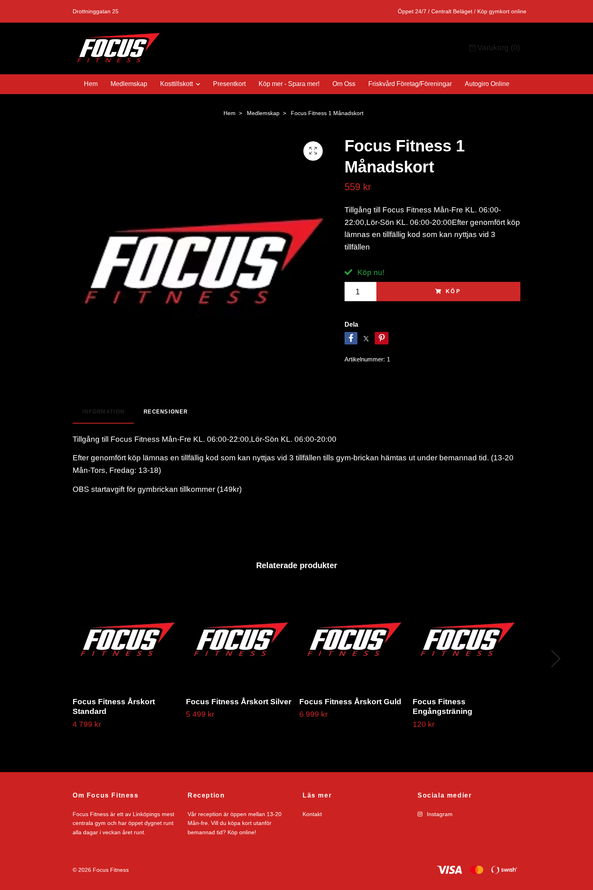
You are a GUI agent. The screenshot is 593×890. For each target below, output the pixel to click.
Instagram (439, 814)
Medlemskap (129, 83)
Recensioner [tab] (166, 412)
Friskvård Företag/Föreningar (410, 83)
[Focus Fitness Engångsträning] (466, 640)
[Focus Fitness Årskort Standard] (126, 640)
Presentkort (229, 83)
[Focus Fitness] (184, 48)
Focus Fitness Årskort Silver (238, 701)
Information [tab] (103, 412)
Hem (91, 83)
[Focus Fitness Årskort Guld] (353, 640)
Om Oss (343, 83)
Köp (454, 291)
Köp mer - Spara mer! (289, 83)
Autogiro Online (487, 83)
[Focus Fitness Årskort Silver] (239, 640)
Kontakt (312, 814)
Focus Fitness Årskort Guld (350, 701)
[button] (555, 659)
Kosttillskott (176, 83)
